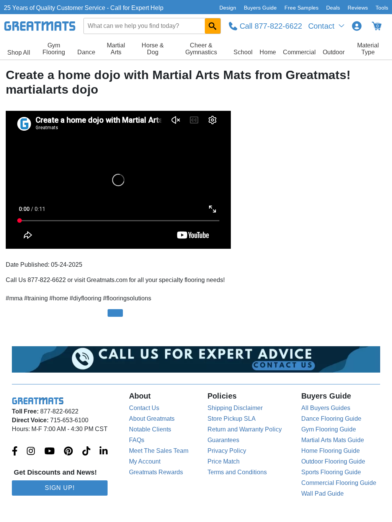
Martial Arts (116, 48)
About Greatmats (152, 418)
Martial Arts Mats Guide (332, 440)
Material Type (368, 48)
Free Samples (301, 8)
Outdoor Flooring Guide (333, 461)
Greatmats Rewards (156, 472)
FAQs (136, 440)
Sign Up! (60, 488)
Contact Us (144, 408)
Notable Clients (150, 429)
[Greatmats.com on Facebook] (15, 451)
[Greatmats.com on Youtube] (49, 451)
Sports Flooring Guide (331, 472)
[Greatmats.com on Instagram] (31, 451)
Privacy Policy (226, 450)
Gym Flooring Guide (328, 429)
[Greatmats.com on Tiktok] (86, 451)
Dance (86, 52)
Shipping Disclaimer (235, 408)
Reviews (358, 8)
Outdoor (334, 52)
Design (227, 8)
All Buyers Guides (325, 408)
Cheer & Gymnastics (201, 48)
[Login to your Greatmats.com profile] (356, 26)
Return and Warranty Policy (244, 429)
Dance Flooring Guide (331, 418)
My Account (144, 461)
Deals (333, 8)
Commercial (299, 52)
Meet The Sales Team (158, 450)
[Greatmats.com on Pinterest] (68, 451)
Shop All (18, 52)
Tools (382, 8)
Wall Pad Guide (322, 493)
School (243, 52)
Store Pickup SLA (231, 418)
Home (268, 52)
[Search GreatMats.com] (212, 26)
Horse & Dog (153, 48)
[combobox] (152, 26)
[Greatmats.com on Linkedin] (104, 451)
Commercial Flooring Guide (338, 483)
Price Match (223, 461)
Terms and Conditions (237, 472)
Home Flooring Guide (330, 450)
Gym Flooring (53, 48)
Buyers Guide (260, 8)
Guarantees (223, 440)
